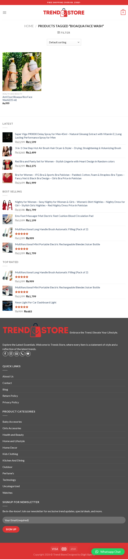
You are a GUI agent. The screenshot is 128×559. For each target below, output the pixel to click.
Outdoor (7, 466)
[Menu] (4, 12)
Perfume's (8, 473)
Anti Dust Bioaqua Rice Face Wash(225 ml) (17, 99)
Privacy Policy (10, 402)
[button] (108, 551)
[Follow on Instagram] (11, 353)
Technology (9, 479)
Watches (7, 492)
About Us (8, 376)
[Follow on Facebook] (5, 353)
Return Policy (10, 395)
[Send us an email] (16, 353)
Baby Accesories (12, 421)
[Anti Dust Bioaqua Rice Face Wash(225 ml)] (21, 71)
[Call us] (22, 353)
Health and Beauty (13, 434)
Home (29, 26)
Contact (7, 382)
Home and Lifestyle (13, 441)
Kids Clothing (10, 453)
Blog (5, 389)
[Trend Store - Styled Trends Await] (64, 12)
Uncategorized (11, 486)
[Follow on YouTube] (27, 353)
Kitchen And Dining (13, 460)
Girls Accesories (11, 428)
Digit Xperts (88, 554)
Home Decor (9, 447)
